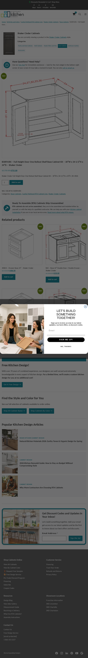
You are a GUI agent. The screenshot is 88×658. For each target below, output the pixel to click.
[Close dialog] (85, 306)
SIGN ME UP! (66, 340)
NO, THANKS (66, 346)
